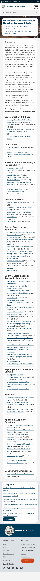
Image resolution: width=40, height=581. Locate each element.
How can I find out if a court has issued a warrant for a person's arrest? (20, 500)
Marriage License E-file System (17, 254)
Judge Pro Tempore (13, 175)
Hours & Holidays (8, 554)
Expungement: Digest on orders (18, 389)
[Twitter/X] (4, 567)
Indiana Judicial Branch (16, 7)
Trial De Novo (11, 217)
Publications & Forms (13, 29)
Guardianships (12, 270)
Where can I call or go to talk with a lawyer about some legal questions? (19, 495)
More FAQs (9, 519)
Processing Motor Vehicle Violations (19, 251)
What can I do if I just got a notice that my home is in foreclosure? (19, 509)
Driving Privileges (12, 258)
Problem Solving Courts (15, 261)
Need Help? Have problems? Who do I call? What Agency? (19, 489)
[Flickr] (17, 567)
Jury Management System (16, 256)
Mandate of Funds (13, 180)
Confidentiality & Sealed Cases (17, 293)
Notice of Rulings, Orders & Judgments (20, 307)
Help (4, 557)
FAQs (4, 547)
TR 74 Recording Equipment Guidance (20, 364)
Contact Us (6, 560)
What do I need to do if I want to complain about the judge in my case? (19, 514)
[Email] (21, 567)
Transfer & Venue (13, 203)
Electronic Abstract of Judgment (18, 321)
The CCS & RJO (12, 298)
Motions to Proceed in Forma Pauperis (20, 425)
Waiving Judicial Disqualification (18, 194)
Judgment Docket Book (15, 312)
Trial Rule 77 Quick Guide (15, 300)
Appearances (11, 125)
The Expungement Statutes (16, 377)
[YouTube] (8, 567)
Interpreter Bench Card (15, 168)
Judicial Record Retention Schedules (19, 328)
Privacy (23, 554)
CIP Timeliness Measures (15, 412)
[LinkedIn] (12, 567)
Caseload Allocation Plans (16, 147)
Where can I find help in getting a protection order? (20, 505)
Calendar (6, 551)
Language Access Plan (28, 547)
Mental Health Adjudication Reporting (20, 409)
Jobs (4, 544)
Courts (7, 26)
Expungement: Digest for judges (18, 382)
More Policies (25, 557)
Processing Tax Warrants (15, 237)
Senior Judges (12, 177)
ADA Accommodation (28, 544)
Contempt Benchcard (14, 221)
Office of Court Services (20, 26)
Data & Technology (27, 551)
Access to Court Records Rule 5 (18, 291)
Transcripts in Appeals (14, 439)
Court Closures (12, 170)
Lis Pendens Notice (13, 361)
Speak (27, 560)
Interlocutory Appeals (14, 456)
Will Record (10, 244)
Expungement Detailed (15, 375)
